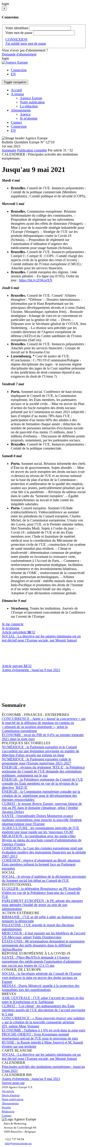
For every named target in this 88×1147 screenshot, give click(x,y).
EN (13, 74)
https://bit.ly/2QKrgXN (35, 280)
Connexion (19, 70)
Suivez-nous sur (13, 1083)
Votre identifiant (16, 28)
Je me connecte (12, 624)
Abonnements (10, 1103)
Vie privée (8, 1091)
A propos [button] (17, 94)
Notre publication (32, 102)
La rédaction (29, 106)
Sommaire (9, 150)
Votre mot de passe (18, 33)
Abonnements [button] (21, 110)
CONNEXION (16, 39)
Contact (16, 122)
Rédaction (8, 1111)
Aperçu (25, 114)
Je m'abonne (28, 118)
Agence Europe (31, 98)
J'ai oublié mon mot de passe (25, 43)
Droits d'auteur (11, 1095)
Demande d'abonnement (19, 54)
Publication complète (32, 150)
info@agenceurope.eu (18, 1143)
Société (6, 1107)
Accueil (16, 90)
